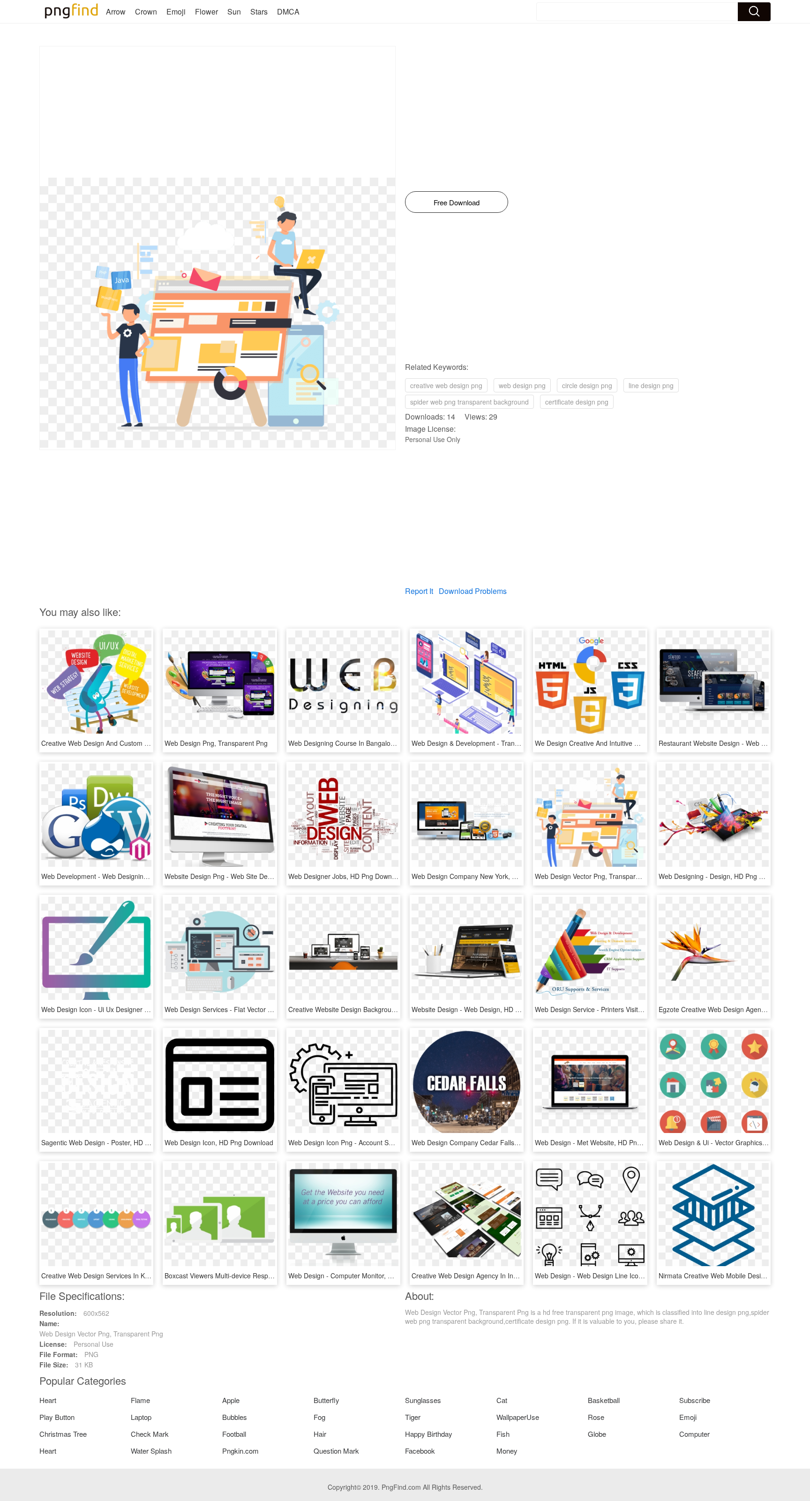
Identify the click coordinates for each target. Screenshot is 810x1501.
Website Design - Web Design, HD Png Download (485, 1009)
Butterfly (326, 1400)
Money (507, 1451)
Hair (320, 1434)
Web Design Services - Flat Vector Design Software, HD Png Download (270, 1009)
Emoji (176, 11)
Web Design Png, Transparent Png (216, 743)
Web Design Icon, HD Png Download (219, 1142)
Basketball (604, 1400)
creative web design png (446, 385)
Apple (231, 1400)
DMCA (288, 11)
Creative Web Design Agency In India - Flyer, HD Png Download (506, 1275)
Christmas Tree (63, 1434)
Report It (419, 590)
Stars (259, 11)
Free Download (457, 202)
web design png (522, 385)
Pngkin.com (240, 1451)
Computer (694, 1434)
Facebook (420, 1451)
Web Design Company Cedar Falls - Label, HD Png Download (503, 1142)
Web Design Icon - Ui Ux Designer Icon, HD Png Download (128, 1009)
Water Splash (151, 1451)
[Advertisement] (217, 112)
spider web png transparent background (469, 401)
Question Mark (336, 1451)
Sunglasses (423, 1400)
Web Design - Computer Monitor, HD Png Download (365, 1275)
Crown (146, 11)
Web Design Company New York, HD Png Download (489, 876)
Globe (597, 1434)
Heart (47, 1400)
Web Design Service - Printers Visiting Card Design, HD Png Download (639, 1009)
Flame (140, 1400)
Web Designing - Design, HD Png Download (723, 876)
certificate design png (576, 401)
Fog (319, 1417)
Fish (503, 1434)
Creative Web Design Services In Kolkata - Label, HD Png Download (142, 1275)
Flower (206, 11)
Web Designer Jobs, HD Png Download (346, 876)
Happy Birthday (428, 1434)
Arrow (116, 11)
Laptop (141, 1417)
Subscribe (694, 1400)
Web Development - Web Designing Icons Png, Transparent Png (136, 876)
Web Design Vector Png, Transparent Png (597, 876)
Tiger (412, 1417)
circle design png (587, 385)
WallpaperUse (517, 1417)
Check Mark (150, 1434)
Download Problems (473, 590)
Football (234, 1434)
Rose (596, 1417)
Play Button (57, 1417)
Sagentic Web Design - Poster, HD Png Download (114, 1142)
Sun (234, 11)
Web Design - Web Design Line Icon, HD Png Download (617, 1275)
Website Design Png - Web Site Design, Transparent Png (249, 876)
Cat (501, 1400)
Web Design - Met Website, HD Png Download (603, 1142)
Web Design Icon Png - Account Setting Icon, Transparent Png (380, 1142)
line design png (651, 385)
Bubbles (234, 1417)
